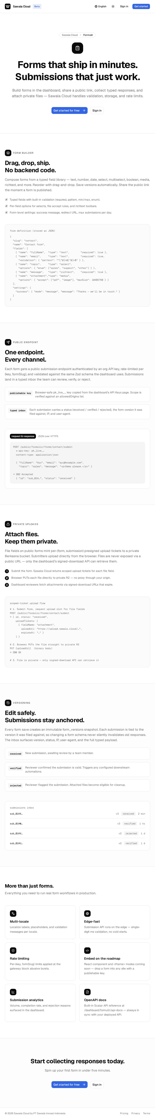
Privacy (135, 1113)
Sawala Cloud (70, 35)
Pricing (124, 1113)
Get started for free (66, 110)
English (102, 6)
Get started (141, 6)
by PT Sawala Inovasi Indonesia (47, 1113)
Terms (146, 1113)
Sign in (124, 6)
